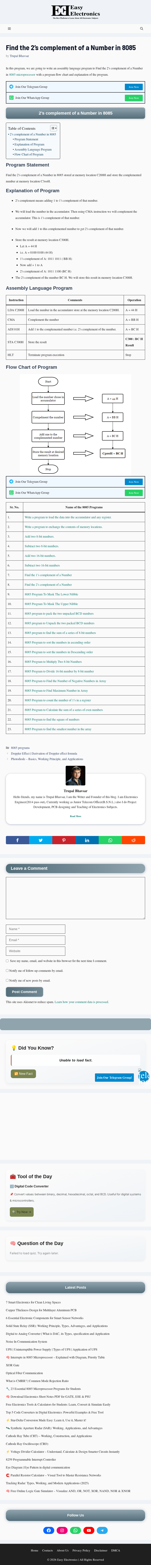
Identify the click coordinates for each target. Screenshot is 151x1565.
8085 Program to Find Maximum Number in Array (56, 690)
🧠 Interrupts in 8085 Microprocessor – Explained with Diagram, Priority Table (55, 1357)
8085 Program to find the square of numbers (52, 719)
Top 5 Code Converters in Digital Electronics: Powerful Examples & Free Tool (54, 1412)
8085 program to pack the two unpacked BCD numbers (59, 613)
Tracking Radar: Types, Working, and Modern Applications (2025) (47, 1483)
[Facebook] (48, 1530)
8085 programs (20, 748)
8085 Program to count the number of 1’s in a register (58, 700)
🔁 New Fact (23, 1073)
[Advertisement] (75, 1126)
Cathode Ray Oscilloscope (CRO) (27, 1444)
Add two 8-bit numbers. (39, 536)
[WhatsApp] (75, 1530)
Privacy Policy (81, 1550)
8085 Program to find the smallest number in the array (58, 729)
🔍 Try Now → (21, 1212)
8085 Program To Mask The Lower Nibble (51, 594)
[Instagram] (62, 1530)
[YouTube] (88, 1530)
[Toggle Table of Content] (51, 128)
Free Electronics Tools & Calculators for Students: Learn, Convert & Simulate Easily (58, 1404)
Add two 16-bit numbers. (40, 556)
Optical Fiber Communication (24, 1373)
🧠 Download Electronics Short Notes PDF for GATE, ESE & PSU (48, 1396)
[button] (141, 28)
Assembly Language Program (33, 149)
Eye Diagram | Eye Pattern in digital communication (38, 1467)
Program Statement (26, 139)
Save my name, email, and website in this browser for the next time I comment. (58, 961)
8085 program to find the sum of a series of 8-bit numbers (60, 633)
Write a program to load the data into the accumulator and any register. (68, 517)
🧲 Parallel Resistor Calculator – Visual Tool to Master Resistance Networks (53, 1475)
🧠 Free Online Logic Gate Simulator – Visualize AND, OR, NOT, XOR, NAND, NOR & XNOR (68, 1491)
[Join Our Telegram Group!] (143, 1076)
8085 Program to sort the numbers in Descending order (59, 652)
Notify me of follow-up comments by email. (36, 970)
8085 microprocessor (22, 74)
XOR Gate (12, 1365)
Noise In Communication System (26, 1341)
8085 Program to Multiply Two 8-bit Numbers (53, 661)
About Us (63, 1550)
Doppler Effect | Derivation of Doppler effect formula (44, 753)
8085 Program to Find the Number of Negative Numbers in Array (65, 681)
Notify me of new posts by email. (30, 980)
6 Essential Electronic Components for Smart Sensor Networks (44, 1318)
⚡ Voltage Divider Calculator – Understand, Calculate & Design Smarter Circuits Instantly (63, 1451)
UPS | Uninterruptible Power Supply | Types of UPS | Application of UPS (51, 1349)
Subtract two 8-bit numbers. (42, 546)
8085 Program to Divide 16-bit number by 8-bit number (59, 671)
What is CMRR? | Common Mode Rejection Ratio (37, 1381)
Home (34, 1550)
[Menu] (9, 28)
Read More (75, 816)
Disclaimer (100, 1550)
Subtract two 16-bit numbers (42, 565)
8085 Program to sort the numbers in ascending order (57, 642)
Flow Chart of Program (29, 154)
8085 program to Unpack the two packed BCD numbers (59, 623)
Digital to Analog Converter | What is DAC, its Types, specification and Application (58, 1333)
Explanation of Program (29, 144)
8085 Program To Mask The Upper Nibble (51, 604)
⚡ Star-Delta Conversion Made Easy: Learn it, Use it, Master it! (46, 1420)
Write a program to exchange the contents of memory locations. (64, 527)
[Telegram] (102, 1530)
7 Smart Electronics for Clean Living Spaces (33, 1302)
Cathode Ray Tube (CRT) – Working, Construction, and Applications (49, 1436)
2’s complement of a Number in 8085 (33, 134)
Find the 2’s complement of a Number (48, 584)
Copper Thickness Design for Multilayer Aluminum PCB (41, 1310)
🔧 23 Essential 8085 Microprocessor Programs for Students (43, 1389)
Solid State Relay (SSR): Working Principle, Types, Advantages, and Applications (57, 1326)
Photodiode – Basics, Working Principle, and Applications (47, 759)
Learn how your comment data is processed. (82, 1002)
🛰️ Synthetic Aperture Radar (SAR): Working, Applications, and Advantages (54, 1428)
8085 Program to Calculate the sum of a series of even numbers (64, 710)
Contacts (47, 1550)
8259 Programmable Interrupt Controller (31, 1459)
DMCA (115, 1550)
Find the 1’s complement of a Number (48, 575)
